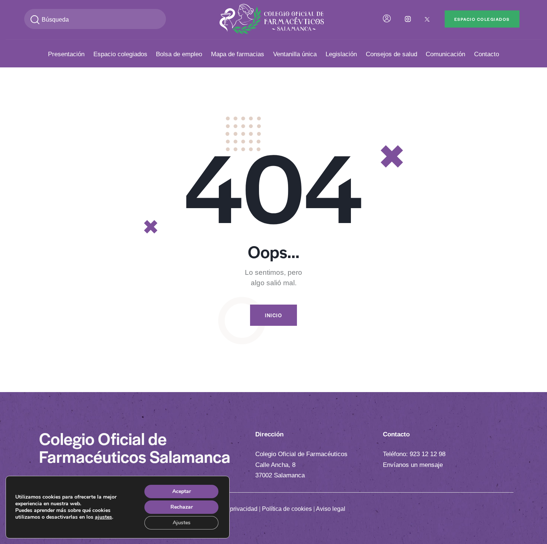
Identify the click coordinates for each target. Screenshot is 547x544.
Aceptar (181, 491)
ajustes (103, 517)
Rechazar (181, 506)
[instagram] (408, 19)
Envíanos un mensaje (413, 464)
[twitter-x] (427, 19)
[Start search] (35, 20)
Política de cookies (287, 509)
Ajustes (182, 522)
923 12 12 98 (427, 454)
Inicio (273, 315)
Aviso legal (330, 509)
